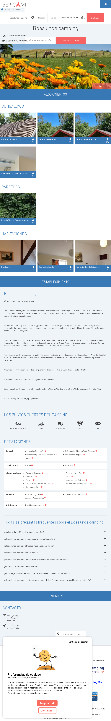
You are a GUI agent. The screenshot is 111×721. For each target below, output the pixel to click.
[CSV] (92, 669)
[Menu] (105, 4)
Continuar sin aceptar (78, 642)
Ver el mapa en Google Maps (73, 634)
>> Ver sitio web (71, 40)
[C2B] (92, 682)
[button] (45, 451)
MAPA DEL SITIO (98, 709)
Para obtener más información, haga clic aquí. (28, 693)
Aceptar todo (47, 703)
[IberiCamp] (50, 4)
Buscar (95, 17)
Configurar (47, 710)
